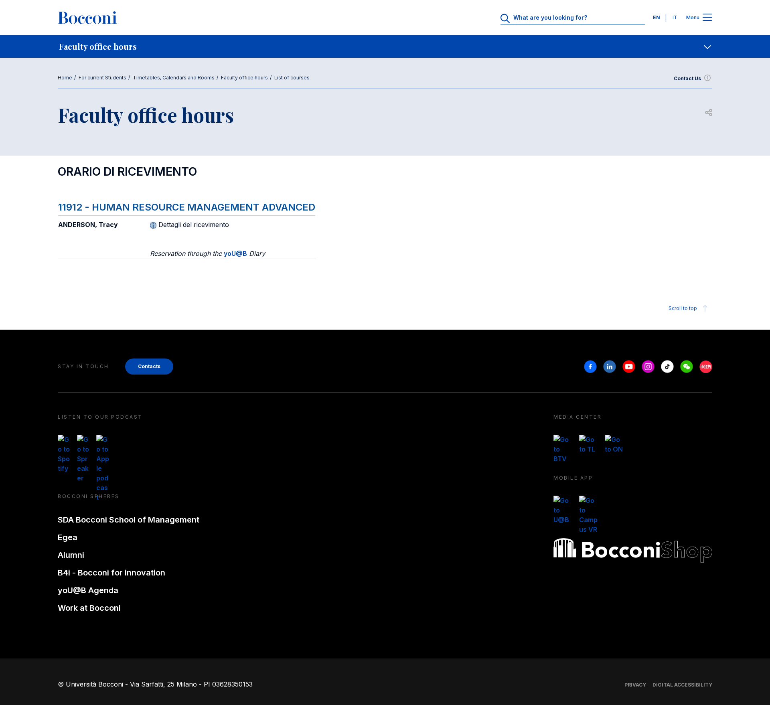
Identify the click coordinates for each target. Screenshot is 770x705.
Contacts (149, 366)
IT (675, 17)
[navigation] (385, 46)
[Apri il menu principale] (707, 18)
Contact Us (687, 78)
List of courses (292, 78)
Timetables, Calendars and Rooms (174, 78)
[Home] (87, 18)
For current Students (102, 78)
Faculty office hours (244, 78)
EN (656, 17)
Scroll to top (683, 308)
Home (65, 78)
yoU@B (235, 253)
